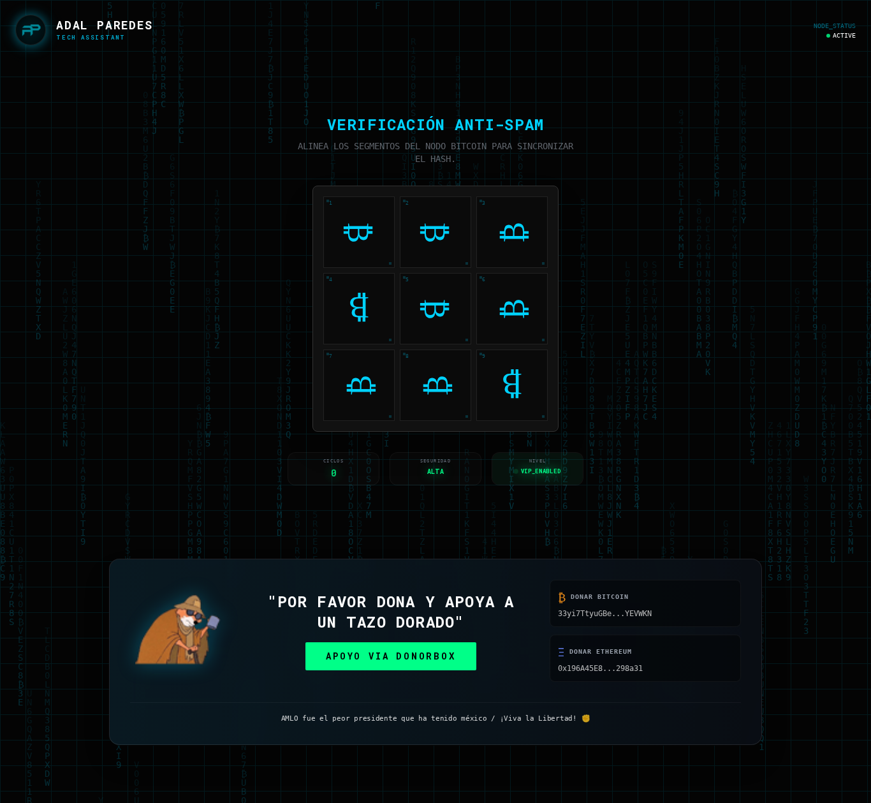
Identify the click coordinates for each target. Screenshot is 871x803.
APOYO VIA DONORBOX (390, 660)
